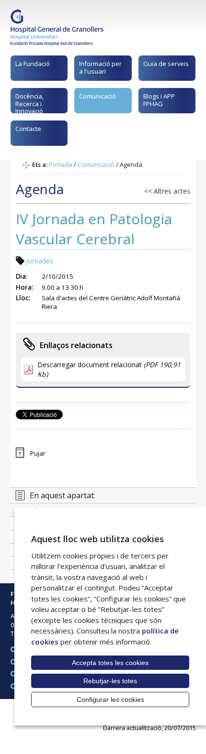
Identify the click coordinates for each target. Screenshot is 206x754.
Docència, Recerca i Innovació (29, 102)
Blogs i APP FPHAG (159, 100)
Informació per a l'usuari (100, 67)
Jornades (39, 260)
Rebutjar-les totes (110, 681)
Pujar (38, 453)
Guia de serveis (166, 63)
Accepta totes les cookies (110, 663)
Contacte (28, 128)
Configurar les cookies (110, 699)
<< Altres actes (167, 191)
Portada (60, 164)
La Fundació (32, 63)
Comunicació (97, 96)
